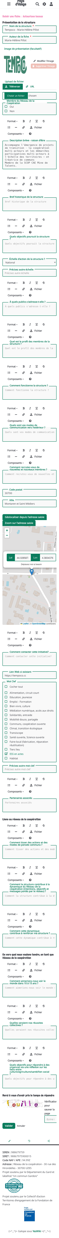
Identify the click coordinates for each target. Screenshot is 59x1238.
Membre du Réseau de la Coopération (20, 102)
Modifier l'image (45, 60)
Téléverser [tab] (14, 86)
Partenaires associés (21, 798)
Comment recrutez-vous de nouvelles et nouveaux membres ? (28, 468)
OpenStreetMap (39, 623)
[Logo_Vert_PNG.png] (15, 64)
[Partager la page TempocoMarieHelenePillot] (49, 1141)
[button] (51, 4)
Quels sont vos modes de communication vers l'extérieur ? (27, 426)
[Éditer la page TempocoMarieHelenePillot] (9, 1141)
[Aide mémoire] (30, 133)
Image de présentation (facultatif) (22, 49)
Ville (11, 500)
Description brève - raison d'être (27, 140)
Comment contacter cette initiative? (29, 652)
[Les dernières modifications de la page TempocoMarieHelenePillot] (29, 1141)
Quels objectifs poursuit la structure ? (29, 237)
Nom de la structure (20, 26)
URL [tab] (32, 86)
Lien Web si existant (20, 672)
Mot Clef (11, 681)
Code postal (15, 489)
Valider (9, 1125)
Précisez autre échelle (21, 269)
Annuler (21, 1125)
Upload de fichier (14, 81)
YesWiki (37, 1231)
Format (11, 121)
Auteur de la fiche (19, 36)
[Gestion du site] (44, 4)
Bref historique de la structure (26, 197)
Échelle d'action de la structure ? (27, 259)
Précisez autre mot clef (21, 766)
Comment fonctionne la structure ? (29, 385)
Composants (15, 133)
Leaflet (25, 623)
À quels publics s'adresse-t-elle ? (27, 302)
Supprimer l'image (45, 66)
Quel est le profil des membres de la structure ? (30, 342)
